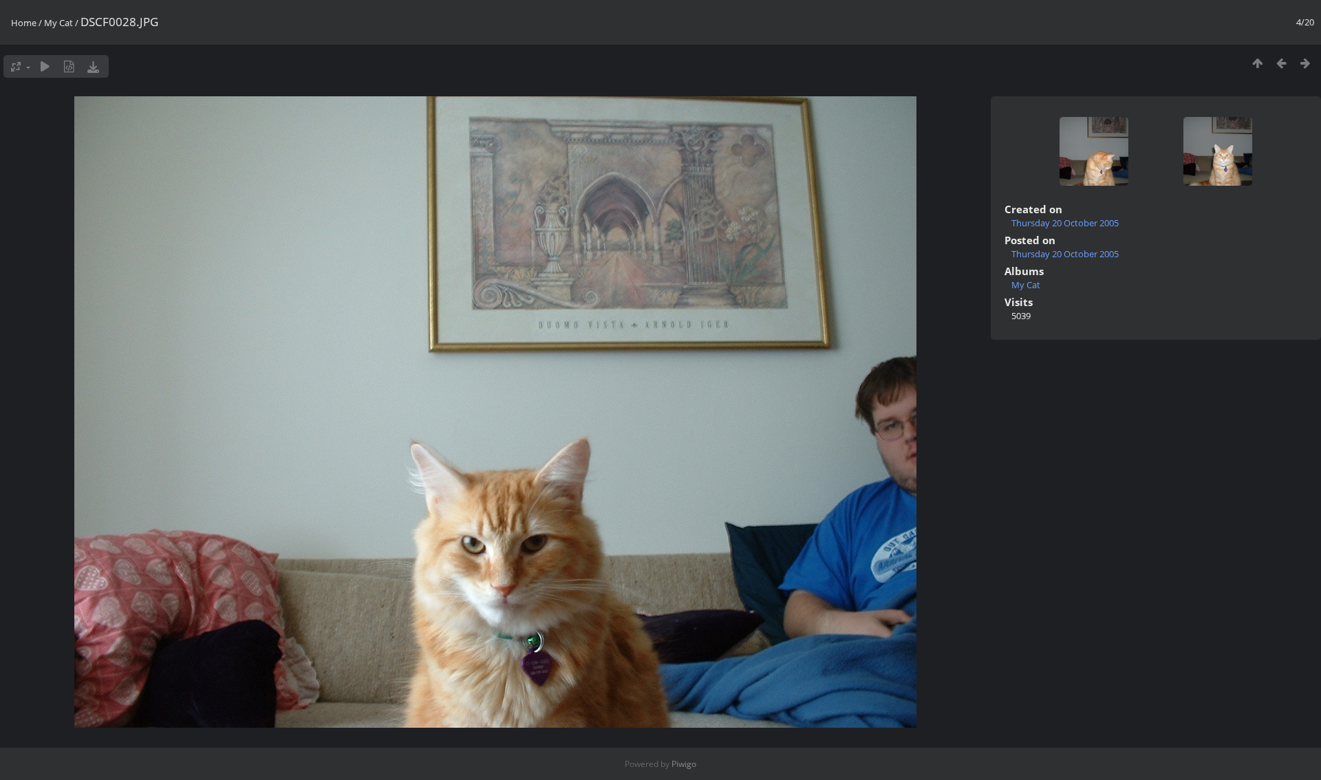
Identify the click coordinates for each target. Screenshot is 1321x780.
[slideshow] (45, 66)
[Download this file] (93, 66)
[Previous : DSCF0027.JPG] (1281, 63)
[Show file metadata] (69, 66)
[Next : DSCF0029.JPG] (1305, 63)
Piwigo (684, 764)
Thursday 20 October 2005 (1065, 223)
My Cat (58, 23)
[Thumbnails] (1257, 63)
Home (23, 23)
